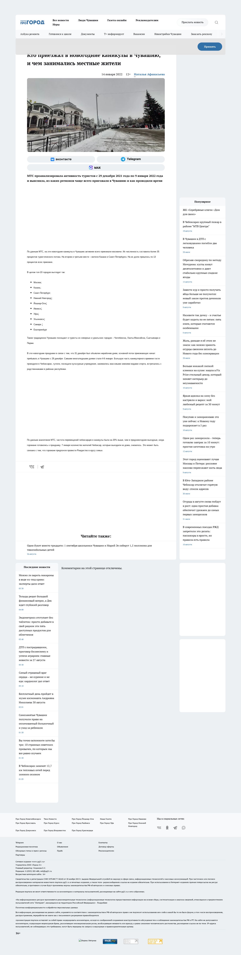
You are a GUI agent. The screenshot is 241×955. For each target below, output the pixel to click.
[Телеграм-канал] (131, 159)
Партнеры (20, 855)
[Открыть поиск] (216, 22)
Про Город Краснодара (82, 830)
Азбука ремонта (29, 34)
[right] (221, 34)
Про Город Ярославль (26, 823)
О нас (59, 842)
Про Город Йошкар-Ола (83, 819)
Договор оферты (106, 846)
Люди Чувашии (88, 20)
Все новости (61, 20)
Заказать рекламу (201, 34)
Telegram (20, 842)
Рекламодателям (147, 20)
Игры (56, 24)
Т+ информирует (114, 34)
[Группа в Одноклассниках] (167, 827)
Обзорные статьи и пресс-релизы (31, 851)
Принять (210, 46)
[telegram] (43, 466)
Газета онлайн (117, 20)
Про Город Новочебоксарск (28, 819)
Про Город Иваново (137, 819)
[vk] (32, 466)
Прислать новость (192, 22)
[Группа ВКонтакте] (61, 159)
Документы (88, 34)
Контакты (103, 842)
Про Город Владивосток (55, 830)
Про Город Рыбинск (81, 823)
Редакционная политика (27, 846)
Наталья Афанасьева (149, 74)
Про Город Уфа (107, 823)
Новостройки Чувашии (167, 34)
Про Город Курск (51, 823)
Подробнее (102, 903)
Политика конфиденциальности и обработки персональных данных (47, 907)
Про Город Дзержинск (26, 830)
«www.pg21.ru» (38, 861)
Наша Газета (105, 819)
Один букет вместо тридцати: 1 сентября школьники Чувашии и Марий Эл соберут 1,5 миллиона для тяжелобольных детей (89, 549)
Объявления (62, 846)
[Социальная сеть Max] (96, 167)
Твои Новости (50, 819)
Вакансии (139, 34)
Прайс (60, 851)
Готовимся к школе (60, 34)
